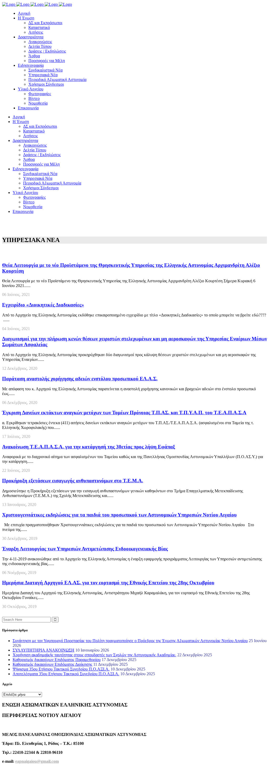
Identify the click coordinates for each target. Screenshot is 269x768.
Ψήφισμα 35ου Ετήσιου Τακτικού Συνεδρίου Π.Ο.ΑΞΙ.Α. (61, 669)
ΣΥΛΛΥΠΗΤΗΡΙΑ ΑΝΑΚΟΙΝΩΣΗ (43, 650)
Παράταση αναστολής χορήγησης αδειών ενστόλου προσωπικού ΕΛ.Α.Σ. (80, 378)
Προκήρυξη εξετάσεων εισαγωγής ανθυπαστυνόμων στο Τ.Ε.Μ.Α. (72, 480)
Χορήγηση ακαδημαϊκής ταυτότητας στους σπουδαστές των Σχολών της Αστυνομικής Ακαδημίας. (94, 655)
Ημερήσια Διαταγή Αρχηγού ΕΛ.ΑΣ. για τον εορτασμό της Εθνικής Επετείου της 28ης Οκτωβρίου (108, 582)
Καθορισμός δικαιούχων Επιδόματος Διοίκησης (52, 664)
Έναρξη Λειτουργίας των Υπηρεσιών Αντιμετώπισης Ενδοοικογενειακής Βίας (85, 548)
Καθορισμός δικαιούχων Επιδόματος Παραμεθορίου (57, 659)
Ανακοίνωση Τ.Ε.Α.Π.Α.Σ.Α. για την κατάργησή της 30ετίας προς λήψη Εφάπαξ (88, 446)
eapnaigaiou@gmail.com (37, 761)
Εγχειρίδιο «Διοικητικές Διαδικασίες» (43, 305)
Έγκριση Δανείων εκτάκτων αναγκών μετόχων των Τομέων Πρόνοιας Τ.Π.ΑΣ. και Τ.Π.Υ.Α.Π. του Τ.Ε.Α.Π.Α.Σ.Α (124, 412)
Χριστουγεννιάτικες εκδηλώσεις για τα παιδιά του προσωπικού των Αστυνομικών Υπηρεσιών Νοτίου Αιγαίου (119, 515)
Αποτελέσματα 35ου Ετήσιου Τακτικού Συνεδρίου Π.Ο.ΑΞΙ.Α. (66, 674)
